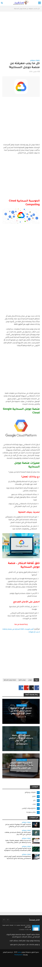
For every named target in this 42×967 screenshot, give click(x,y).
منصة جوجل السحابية (10, 679)
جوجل (30, 679)
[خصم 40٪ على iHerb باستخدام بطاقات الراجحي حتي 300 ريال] (36, 832)
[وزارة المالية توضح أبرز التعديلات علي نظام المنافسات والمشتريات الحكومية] (36, 848)
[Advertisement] (21, 37)
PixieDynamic (18, 954)
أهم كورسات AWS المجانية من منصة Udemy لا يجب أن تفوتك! (21, 630)
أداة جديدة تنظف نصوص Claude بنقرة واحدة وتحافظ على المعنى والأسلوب (21, 765)
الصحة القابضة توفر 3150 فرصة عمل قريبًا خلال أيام (16, 926)
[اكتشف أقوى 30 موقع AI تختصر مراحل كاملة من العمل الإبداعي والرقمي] (36, 824)
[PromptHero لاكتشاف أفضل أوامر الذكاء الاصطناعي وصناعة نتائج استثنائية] (36, 856)
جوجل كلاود (22, 679)
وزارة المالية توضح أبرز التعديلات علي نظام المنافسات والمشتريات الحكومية (17, 849)
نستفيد (19, 952)
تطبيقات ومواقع (35, 60)
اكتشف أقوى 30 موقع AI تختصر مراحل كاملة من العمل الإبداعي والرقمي (21, 711)
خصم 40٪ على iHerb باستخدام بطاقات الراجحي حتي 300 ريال (21, 738)
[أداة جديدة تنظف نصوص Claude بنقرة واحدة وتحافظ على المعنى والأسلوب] (36, 840)
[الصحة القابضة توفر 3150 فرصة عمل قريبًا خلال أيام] (36, 928)
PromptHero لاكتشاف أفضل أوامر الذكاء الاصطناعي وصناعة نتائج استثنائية (17, 857)
